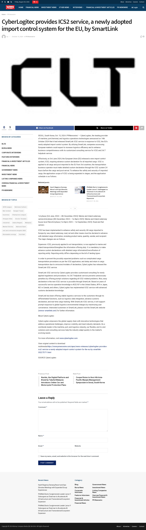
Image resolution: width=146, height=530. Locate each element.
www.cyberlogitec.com (69, 338)
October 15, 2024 (17, 36)
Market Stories (8, 226)
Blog (4, 144)
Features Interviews (11, 157)
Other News (64, 7)
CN (36, 2)
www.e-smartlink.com (47, 311)
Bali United (7, 211)
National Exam (21, 226)
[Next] (75, 208)
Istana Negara (17, 222)
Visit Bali (22, 234)
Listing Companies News (12, 179)
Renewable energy (9, 234)
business (6, 215)
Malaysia (28, 222)
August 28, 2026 (56, 196)
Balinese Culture (20, 207)
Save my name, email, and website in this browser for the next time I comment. (69, 456)
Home (21, 7)
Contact (141, 2)
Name (41, 436)
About (122, 2)
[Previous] (71, 208)
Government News (10, 170)
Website (78, 446)
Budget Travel (18, 211)
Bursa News (7, 148)
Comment (42, 407)
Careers (135, 2)
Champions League (19, 215)
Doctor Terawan (20, 219)
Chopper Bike (7, 219)
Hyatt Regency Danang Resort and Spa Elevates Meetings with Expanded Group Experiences (58, 190)
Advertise (128, 2)
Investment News (48, 7)
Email (41, 446)
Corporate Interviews (11, 153)
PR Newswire (122, 7)
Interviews (77, 7)
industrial (6, 222)
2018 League (7, 207)
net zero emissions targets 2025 (14, 230)
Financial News (32, 7)
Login (135, 7)
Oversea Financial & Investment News (16, 184)
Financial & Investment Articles (100, 7)
